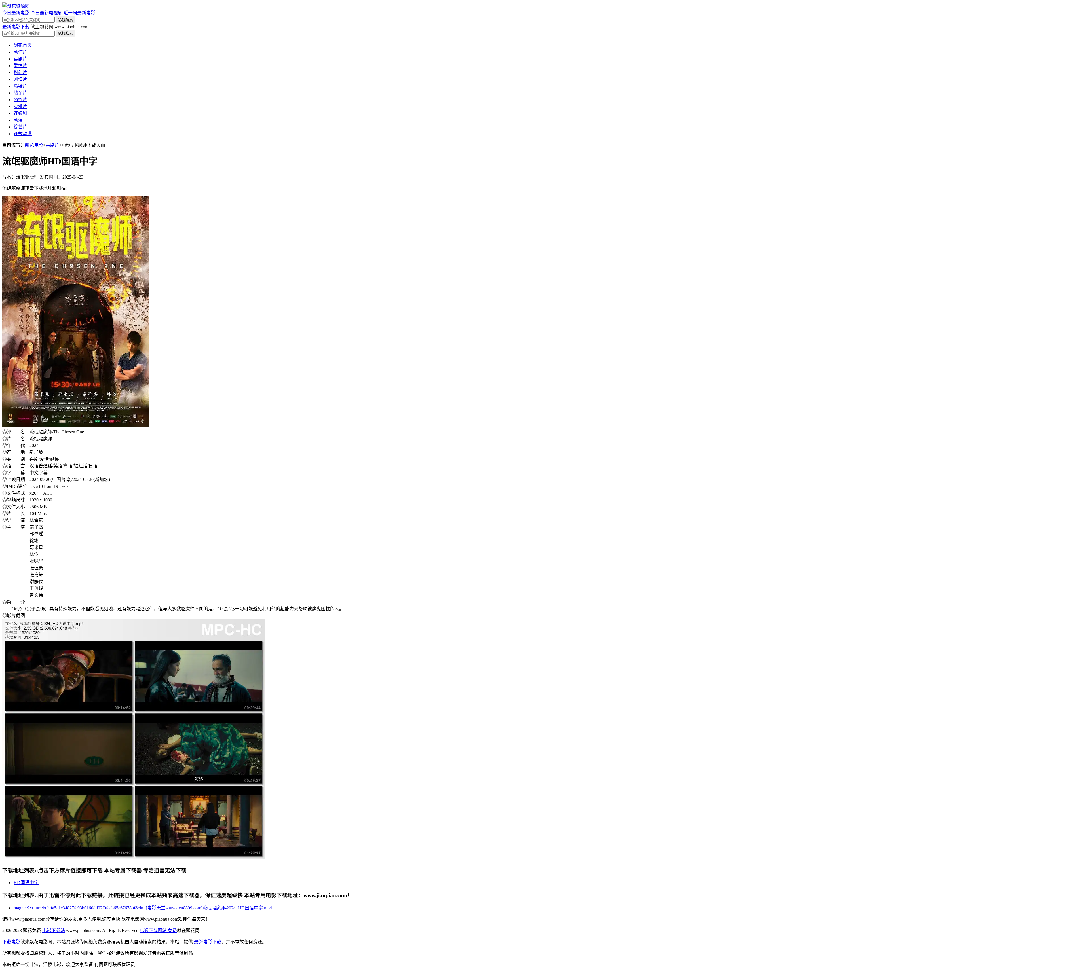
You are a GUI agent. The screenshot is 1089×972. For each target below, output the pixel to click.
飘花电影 (34, 145)
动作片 (20, 52)
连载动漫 (23, 133)
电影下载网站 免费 (158, 930)
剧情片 (20, 79)
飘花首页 (23, 45)
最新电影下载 (15, 26)
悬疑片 (20, 86)
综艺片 (20, 126)
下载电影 (11, 941)
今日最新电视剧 (46, 12)
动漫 (18, 120)
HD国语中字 (26, 882)
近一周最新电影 (79, 12)
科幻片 (20, 72)
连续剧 (20, 113)
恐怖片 (20, 99)
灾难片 (20, 106)
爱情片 (20, 65)
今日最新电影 (15, 12)
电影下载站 (53, 930)
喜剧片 (20, 58)
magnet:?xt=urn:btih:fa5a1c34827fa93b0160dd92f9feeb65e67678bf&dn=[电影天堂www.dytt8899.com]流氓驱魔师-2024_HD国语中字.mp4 (143, 907)
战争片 (20, 92)
